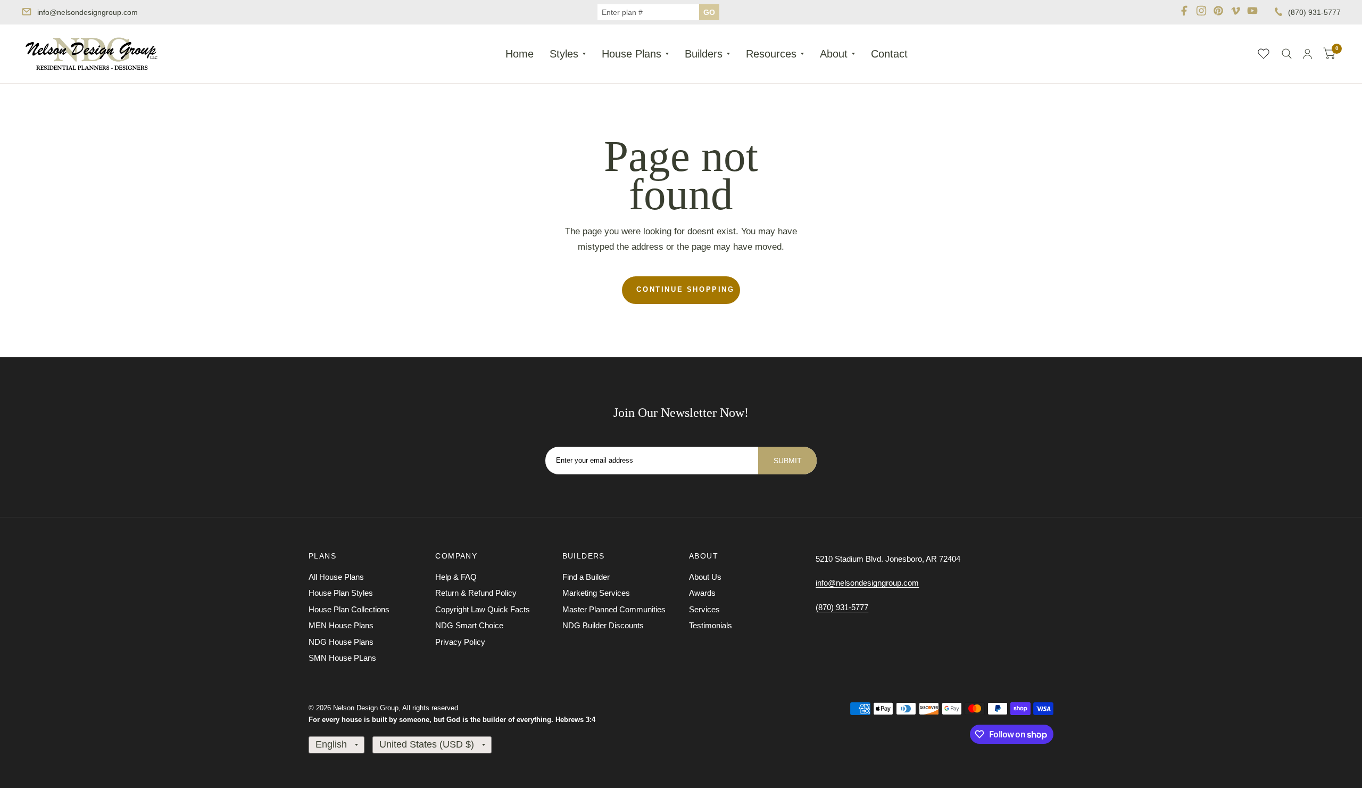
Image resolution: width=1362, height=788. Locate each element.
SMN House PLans (342, 657)
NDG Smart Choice (469, 625)
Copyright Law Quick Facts (482, 609)
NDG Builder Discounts (603, 625)
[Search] (1286, 53)
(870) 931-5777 (1314, 12)
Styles (564, 54)
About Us (705, 576)
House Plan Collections (349, 609)
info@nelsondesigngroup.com (87, 12)
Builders (703, 54)
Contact (889, 54)
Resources (771, 54)
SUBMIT (788, 460)
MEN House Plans (341, 625)
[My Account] (1307, 53)
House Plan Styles (341, 592)
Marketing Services (596, 592)
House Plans (631, 54)
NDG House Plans (341, 641)
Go (709, 12)
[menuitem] (519, 53)
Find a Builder (586, 576)
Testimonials (710, 625)
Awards (702, 592)
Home (519, 54)
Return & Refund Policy (476, 592)
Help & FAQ (456, 576)
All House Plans (336, 576)
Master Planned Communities (614, 609)
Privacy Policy (460, 641)
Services (704, 609)
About (834, 54)
